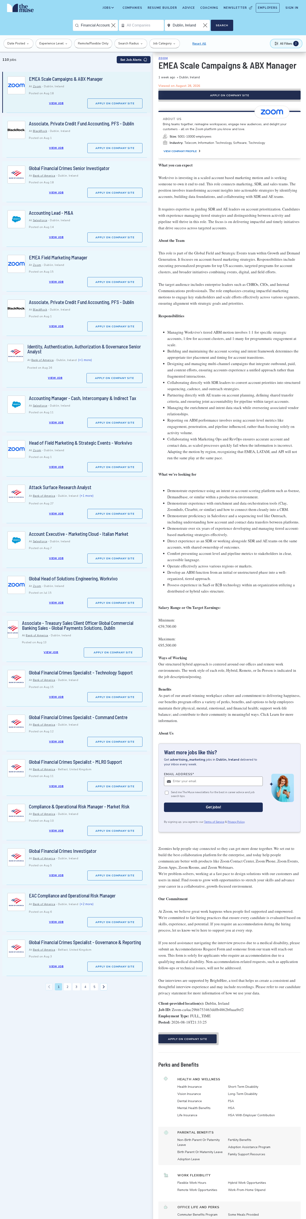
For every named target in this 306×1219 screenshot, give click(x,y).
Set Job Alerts (131, 59)
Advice (188, 8)
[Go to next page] (103, 986)
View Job (56, 103)
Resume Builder (162, 8)
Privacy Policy (236, 822)
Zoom (37, 86)
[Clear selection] (114, 25)
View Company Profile (180, 151)
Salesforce (40, 220)
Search (222, 25)
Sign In (291, 8)
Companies (132, 8)
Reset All (199, 44)
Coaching (209, 8)
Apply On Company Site (114, 103)
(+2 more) (86, 904)
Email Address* (179, 774)
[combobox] (99, 25)
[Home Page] (20, 9)
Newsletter (235, 8)
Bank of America (44, 175)
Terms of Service (214, 822)
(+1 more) (85, 360)
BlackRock (40, 131)
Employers (268, 8)
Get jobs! (213, 807)
